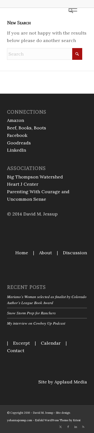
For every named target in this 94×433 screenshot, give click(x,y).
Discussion (75, 253)
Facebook (17, 135)
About (45, 253)
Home (21, 253)
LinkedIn (16, 150)
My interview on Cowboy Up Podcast (36, 323)
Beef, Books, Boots (26, 128)
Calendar (51, 343)
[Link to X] (60, 426)
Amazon (15, 120)
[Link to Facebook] (68, 426)
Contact (15, 350)
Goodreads (19, 143)
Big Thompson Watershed (35, 177)
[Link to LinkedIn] (75, 426)
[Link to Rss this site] (83, 426)
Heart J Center (22, 184)
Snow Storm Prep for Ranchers (31, 312)
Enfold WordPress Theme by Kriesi (57, 420)
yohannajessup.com (19, 420)
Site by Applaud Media (62, 382)
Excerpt (21, 343)
